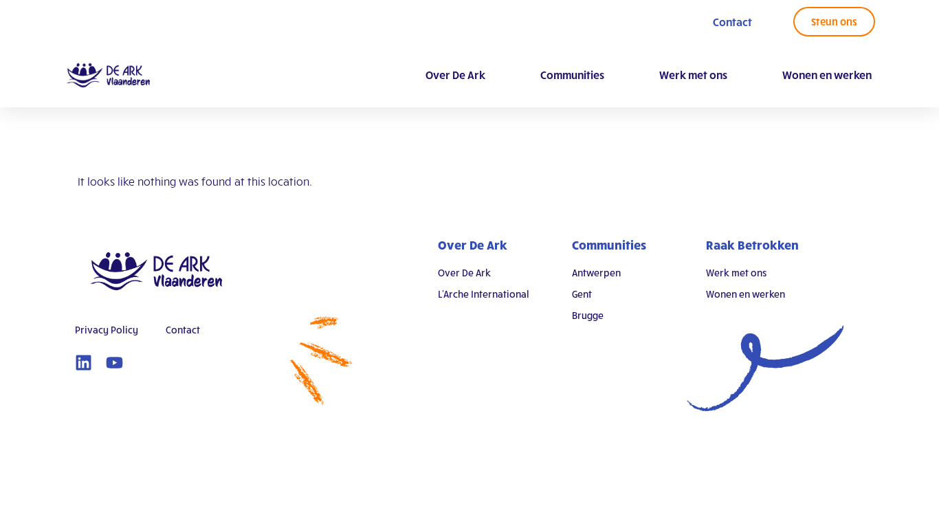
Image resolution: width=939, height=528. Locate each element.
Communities (572, 74)
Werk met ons (693, 74)
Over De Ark (455, 74)
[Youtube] (114, 362)
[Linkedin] (83, 362)
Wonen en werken (827, 74)
